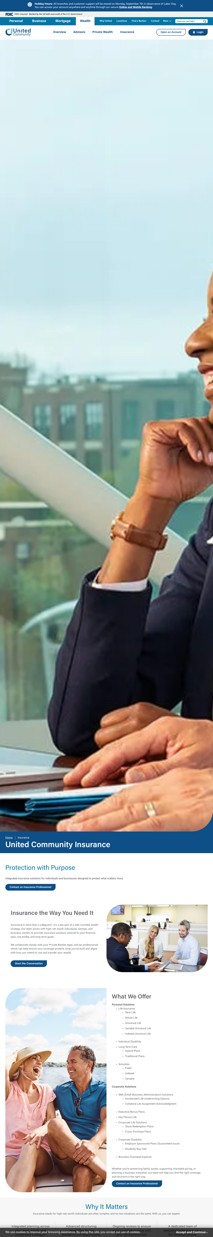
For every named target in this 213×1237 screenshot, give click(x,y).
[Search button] (203, 21)
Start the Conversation (29, 963)
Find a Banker (139, 21)
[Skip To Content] (5, 1)
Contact (155, 21)
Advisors (79, 32)
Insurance (127, 32)
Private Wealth (102, 32)
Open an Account (171, 32)
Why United (106, 21)
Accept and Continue (191, 1232)
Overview (59, 32)
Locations (121, 21)
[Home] (18, 32)
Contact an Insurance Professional (30, 887)
